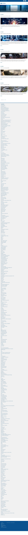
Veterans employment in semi (4, 258)
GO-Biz (2, 424)
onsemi (2, 196)
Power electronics (3, 215)
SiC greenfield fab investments (4, 229)
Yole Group (2, 236)
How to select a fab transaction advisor (5, 352)
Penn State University (3, 463)
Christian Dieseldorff (3, 257)
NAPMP (2, 476)
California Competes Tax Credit (4, 445)
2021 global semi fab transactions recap (5, 458)
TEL (1, 350)
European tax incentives (4, 167)
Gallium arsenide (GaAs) (4, 383)
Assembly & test (3, 208)
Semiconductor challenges (4, 285)
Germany (2, 243)
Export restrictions (3, 298)
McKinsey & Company (3, 506)
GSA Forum (2, 404)
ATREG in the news (3, 122)
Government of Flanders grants (4, 420)
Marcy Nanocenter (3, 131)
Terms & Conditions (3, 525)
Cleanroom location (3, 116)
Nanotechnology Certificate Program (5, 480)
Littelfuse (2, 250)
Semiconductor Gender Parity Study (5, 353)
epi (1, 508)
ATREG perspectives (3, 333)
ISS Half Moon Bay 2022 (4, 389)
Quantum (2, 468)
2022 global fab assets (3, 367)
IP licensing (2, 417)
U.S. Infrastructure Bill (3, 510)
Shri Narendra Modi (3, 477)
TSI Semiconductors (3, 320)
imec (1, 319)
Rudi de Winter (2, 422)
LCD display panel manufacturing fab (5, 282)
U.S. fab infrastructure (3, 490)
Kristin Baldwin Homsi (3, 433)
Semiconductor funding (3, 144)
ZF (1, 377)
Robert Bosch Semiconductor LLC (5, 284)
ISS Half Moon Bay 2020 (4, 408)
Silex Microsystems (3, 504)
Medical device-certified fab (4, 304)
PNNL (1, 337)
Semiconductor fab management (5, 216)
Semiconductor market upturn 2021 (5, 255)
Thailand (2, 181)
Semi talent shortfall (3, 197)
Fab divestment (3, 113)
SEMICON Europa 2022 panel (4, 271)
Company (2, 522)
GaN (1, 244)
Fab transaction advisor (4, 114)
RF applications (3, 493)
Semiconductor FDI (3, 446)
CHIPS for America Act (3, 140)
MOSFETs (2, 488)
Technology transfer (3, 361)
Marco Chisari (2, 394)
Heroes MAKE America (3, 388)
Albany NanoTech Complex (4, 326)
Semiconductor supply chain (4, 165)
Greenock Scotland (3, 419)
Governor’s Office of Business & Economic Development (7, 405)
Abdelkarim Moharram (3, 481)
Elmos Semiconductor (3, 173)
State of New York (3, 137)
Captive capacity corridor (4, 240)
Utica (1, 214)
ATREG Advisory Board (3, 295)
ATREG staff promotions (4, 286)
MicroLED (2, 280)
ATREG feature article (3, 156)
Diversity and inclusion (3, 464)
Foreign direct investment (4, 425)
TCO (1, 454)
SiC (1, 157)
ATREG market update (3, 193)
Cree (1, 182)
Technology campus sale (4, 126)
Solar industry (2, 327)
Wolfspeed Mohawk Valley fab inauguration (6, 318)
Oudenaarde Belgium (3, 254)
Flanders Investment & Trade (4, 268)
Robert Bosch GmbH (3, 209)
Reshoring (2, 265)
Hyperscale (2, 277)
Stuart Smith (2, 279)
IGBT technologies (3, 501)
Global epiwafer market (3, 416)
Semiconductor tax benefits (4, 145)
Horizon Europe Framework (4, 306)
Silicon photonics (3, 439)
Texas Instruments (3, 207)
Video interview (3, 391)
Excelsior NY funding (3, 502)
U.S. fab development (3, 397)
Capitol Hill (2, 278)
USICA (1, 291)
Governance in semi (3, 340)
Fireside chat (2, 309)
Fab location (2, 112)
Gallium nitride (2, 251)
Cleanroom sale (3, 118)
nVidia (1, 368)
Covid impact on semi (3, 183)
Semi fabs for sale (3, 234)
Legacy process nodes (3, 241)
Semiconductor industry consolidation (5, 323)
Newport (2, 239)
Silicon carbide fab (3, 127)
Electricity (2, 447)
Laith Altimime (2, 487)
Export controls (3, 294)
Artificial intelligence (3, 153)
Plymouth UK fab (3, 514)
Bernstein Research (3, 406)
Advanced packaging (3, 266)
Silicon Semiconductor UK (4, 370)
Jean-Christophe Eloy (3, 382)
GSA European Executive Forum (5, 423)
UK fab (1, 307)
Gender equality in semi (4, 395)
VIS (1, 328)
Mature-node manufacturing (4, 509)
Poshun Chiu (2, 459)
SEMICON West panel (3, 342)
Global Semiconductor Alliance (4, 187)
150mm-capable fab (3, 249)
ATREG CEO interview (3, 292)
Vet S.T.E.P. (2, 296)
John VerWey (2, 495)
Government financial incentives (5, 154)
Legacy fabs (2, 184)
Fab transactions (3, 169)
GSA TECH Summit (3, 313)
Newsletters (2, 523)
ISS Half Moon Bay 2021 (4, 437)
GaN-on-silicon (2, 478)
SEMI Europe (2, 430)
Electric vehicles (3, 220)
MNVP (1, 496)
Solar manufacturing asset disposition (5, 418)
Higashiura (2, 227)
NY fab (1, 133)
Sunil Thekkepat (3, 473)
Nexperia (2, 186)
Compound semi (3, 160)
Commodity (2, 507)
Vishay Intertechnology (3, 293)
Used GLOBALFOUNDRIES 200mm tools (6, 434)
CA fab (1, 228)
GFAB (1, 336)
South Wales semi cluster (4, 312)
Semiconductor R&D (3, 341)
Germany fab (2, 272)
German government (3, 465)
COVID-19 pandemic (3, 172)
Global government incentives (4, 188)
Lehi (1, 436)
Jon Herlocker (2, 369)
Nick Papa (2, 453)
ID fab (1, 338)
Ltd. (1, 462)
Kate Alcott (2, 451)
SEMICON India (3, 431)
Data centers (2, 305)
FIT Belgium (2, 380)
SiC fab (2, 130)
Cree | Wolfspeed (3, 225)
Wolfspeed (2, 253)
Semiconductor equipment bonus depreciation (6, 267)
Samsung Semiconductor (4, 410)
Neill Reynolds (2, 276)
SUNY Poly (2, 432)
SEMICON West (3, 158)
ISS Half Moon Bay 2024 (4, 396)
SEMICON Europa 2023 (3, 263)
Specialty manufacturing (4, 494)
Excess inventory (3, 466)
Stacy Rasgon (2, 390)
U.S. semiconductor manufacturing (5, 110)
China (1, 355)
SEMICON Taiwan (3, 379)
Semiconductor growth (3, 310)
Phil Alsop (2, 407)
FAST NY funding (3, 489)
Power (1, 426)
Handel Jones (2, 474)
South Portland (2, 365)
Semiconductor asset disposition (5, 108)
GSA (1, 170)
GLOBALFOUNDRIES (3, 242)
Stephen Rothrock (3, 111)
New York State (3, 132)
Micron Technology (3, 475)
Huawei (2, 384)
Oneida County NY (3, 171)
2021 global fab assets (3, 398)
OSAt (1, 212)
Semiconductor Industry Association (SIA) (6, 200)
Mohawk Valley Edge (3, 147)
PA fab (1, 448)
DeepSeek (2, 360)
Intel (1, 354)
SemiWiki (2, 378)
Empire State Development (4, 168)
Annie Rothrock (3, 136)
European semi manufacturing (4, 141)
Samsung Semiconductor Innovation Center (6, 452)
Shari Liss (2, 409)
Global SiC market (3, 210)
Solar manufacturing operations (4, 347)
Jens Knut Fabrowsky (3, 444)
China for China (3, 460)
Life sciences (2, 324)
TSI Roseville (2, 264)
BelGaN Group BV (3, 349)
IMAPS (2, 237)
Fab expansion (2, 224)
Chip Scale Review (3, 449)
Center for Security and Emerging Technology (6, 374)
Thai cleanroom (3, 503)
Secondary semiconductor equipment (5, 222)
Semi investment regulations (4, 411)
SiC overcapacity (3, 467)
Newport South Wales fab (4, 194)
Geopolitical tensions (3, 314)
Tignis (1, 351)
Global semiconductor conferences (5, 155)
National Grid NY (3, 211)
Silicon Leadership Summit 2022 (5, 300)
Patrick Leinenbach (3, 297)
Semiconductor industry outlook (5, 138)
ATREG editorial (3, 128)
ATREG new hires (3, 363)
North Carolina (2, 450)
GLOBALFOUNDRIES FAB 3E (4, 440)
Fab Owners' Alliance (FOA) (4, 262)
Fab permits (2, 270)
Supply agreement (3, 325)
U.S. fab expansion (3, 356)
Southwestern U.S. (3, 299)
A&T (1, 287)
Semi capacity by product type (4, 435)
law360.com (2, 375)
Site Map (2, 526)
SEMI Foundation (3, 505)
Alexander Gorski (3, 281)
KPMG (1, 402)
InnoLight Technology (3, 492)
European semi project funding (4, 235)
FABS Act (2, 238)
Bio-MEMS (2, 308)
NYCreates (2, 472)
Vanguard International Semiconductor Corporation (7, 348)
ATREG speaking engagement (4, 123)
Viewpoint (2, 150)
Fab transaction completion (4, 202)
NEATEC (2, 403)
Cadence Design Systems (4, 339)
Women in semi (2, 376)
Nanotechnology (3, 364)
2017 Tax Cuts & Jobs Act (4, 335)
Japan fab (2, 201)
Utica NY (2, 142)
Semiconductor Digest (3, 198)
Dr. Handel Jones (3, 491)
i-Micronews (2, 479)
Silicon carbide (2, 159)
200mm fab (2, 146)
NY (1, 139)
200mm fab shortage (3, 166)
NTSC (1, 412)
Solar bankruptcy (3, 362)
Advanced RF (2, 461)
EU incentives (2, 152)
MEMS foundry (2, 421)
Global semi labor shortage (4, 223)
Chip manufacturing (3, 174)
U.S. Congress (2, 221)
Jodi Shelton (2, 334)
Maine (1, 283)
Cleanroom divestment (3, 115)
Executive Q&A (3, 129)
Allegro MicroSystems (3, 180)
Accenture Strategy (3, 392)
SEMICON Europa (3, 195)
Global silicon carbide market (4, 213)
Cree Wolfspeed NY (3, 248)
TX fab (1, 486)
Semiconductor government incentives (5, 143)
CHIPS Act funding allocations (4, 256)
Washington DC (2, 269)
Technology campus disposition (4, 109)
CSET (1, 393)
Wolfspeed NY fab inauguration (4, 438)
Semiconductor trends (3, 321)
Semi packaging (3, 252)
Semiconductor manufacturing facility (5, 117)
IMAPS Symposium (3, 381)
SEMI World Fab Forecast (4, 226)
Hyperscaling (2, 290)
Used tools (2, 322)
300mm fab (2, 185)
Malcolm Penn (2, 230)
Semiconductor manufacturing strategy (5, 125)
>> (5, 99)
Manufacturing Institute (3, 366)
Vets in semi (2, 311)
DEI (1, 482)
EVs (1, 179)
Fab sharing (2, 199)
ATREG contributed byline (4, 124)
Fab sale (2, 119)
